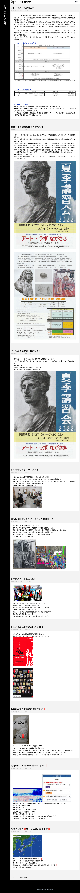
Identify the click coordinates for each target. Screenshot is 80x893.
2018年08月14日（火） (17, 712)
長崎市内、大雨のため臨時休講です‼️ (29, 765)
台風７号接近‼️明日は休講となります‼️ (30, 828)
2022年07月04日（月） (17, 129)
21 (16, 877)
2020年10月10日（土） (17, 521)
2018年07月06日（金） (17, 768)
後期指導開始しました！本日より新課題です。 (33, 518)
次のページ (23, 877)
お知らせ (27, 10)
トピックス (28, 353)
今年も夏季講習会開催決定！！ (26, 350)
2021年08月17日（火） (16, 472)
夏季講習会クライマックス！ (25, 469)
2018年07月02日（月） (17, 832)
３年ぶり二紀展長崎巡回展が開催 (27, 626)
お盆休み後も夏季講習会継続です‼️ (28, 709)
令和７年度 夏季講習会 (22, 7)
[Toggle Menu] (77, 2)
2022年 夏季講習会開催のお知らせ (27, 126)
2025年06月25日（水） (16, 10)
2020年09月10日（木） (17, 581)
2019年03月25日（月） (17, 629)
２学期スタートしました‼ (23, 578)
